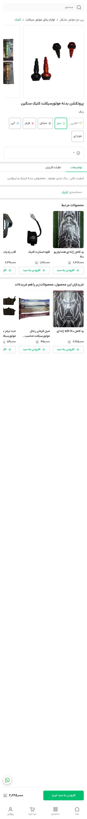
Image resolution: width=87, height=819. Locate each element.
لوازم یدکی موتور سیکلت (40, 20)
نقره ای (77, 136)
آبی (13, 123)
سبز (59, 123)
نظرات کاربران (53, 167)
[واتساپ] (7, 780)
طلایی (74, 123)
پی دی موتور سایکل (72, 20)
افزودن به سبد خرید (63, 795)
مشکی (43, 123)
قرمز (27, 123)
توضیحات (76, 167)
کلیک (18, 20)
